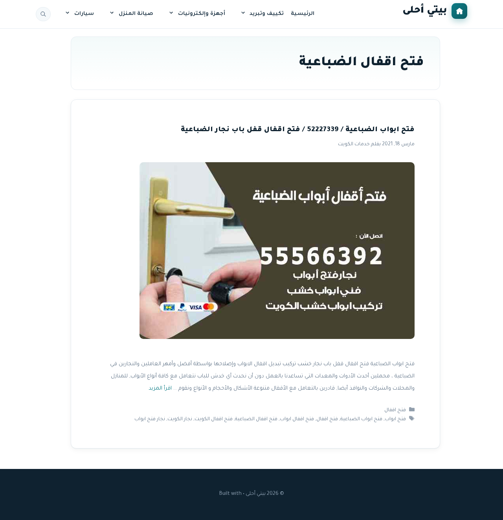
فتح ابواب (395, 419)
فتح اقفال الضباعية (256, 419)
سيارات (84, 14)
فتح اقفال (395, 410)
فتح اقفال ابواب (297, 419)
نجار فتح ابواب (149, 419)
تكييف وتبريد (267, 14)
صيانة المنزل (136, 14)
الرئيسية (302, 14)
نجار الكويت (179, 419)
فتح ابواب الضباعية (361, 419)
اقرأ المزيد (160, 389)
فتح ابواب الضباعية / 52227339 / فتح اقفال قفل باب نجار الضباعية (298, 130)
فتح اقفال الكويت (214, 419)
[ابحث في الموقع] (43, 14)
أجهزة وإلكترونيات (201, 14)
